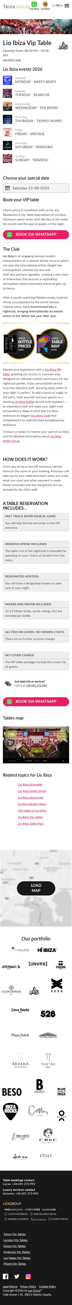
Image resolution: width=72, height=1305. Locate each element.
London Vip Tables (15, 1240)
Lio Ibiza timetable (30, 784)
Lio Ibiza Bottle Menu (32, 804)
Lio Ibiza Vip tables (30, 817)
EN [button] (57, 5)
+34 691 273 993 (36, 685)
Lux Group (34, 1290)
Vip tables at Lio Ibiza (32, 810)
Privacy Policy (28, 1286)
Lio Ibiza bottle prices (32, 791)
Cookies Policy (47, 1286)
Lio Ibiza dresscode (30, 797)
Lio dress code (40, 415)
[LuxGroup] (12, 1202)
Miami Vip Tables (14, 1263)
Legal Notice (10, 1286)
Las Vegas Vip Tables (17, 1258)
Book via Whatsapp (36, 235)
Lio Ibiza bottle (24, 401)
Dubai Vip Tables (14, 1246)
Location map (12, 60)
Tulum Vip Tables (14, 1234)
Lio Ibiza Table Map (30, 823)
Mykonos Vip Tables (16, 1252)
